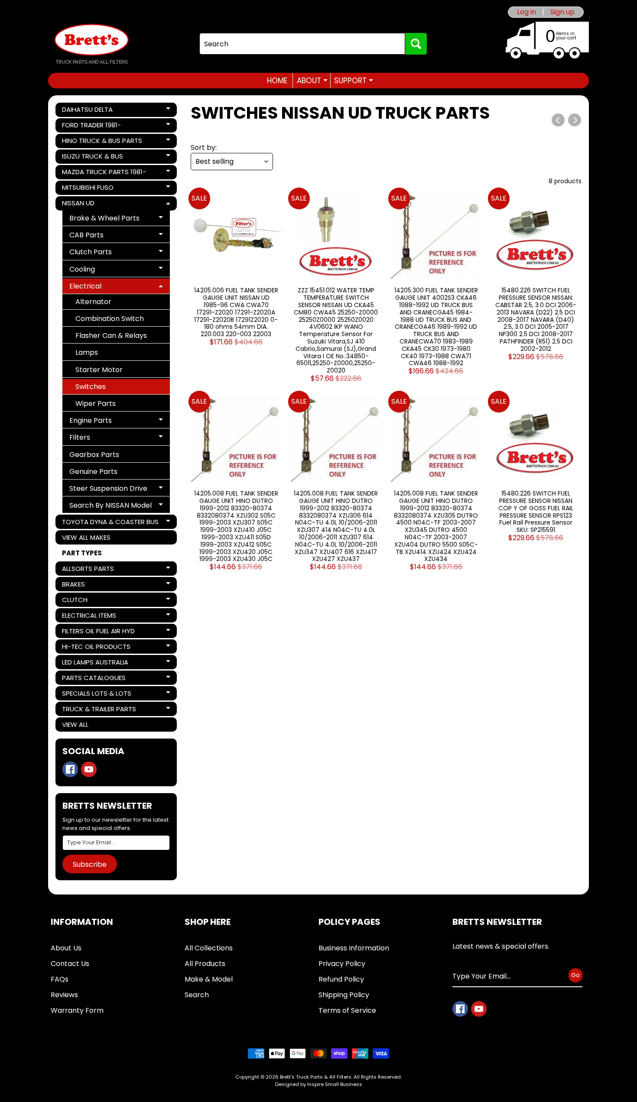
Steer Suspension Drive (108, 489)
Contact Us (70, 964)
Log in (526, 12)
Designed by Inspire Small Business (318, 1084)
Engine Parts (101, 421)
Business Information (353, 948)
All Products (205, 964)
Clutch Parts (101, 253)
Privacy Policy (341, 964)
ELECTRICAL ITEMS (91, 616)
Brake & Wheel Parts (104, 219)
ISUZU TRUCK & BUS (92, 158)
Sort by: (204, 147)
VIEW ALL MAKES (86, 537)
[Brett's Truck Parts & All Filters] (91, 44)
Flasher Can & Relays (111, 335)
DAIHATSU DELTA (91, 111)
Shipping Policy (343, 995)
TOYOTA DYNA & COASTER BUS (110, 523)
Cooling (101, 270)
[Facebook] (70, 769)
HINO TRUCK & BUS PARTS (102, 142)
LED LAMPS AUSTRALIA (95, 663)
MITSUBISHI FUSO (91, 189)
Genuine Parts (93, 471)
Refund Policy (341, 979)
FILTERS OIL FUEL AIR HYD (98, 632)
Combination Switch (109, 319)
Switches (90, 387)
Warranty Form (77, 1010)
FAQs (59, 979)
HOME (277, 80)
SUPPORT (353, 80)
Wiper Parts (95, 403)
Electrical (101, 287)
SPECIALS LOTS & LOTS (96, 694)
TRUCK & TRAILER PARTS (99, 710)
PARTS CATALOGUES (94, 679)
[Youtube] (89, 769)
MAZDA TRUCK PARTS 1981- (104, 173)
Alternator (93, 302)
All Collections (209, 948)
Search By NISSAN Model (110, 506)
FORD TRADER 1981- (91, 126)
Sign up (562, 12)
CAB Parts (101, 236)
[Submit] (416, 44)
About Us (66, 948)
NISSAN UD (91, 204)
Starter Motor (99, 370)
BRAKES (91, 585)
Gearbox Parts (94, 455)
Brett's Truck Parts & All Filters (315, 1076)
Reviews (64, 995)
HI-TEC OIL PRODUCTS (96, 648)
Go (575, 975)
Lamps (86, 352)
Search (197, 995)
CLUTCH (91, 601)
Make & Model (209, 979)
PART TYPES (82, 552)
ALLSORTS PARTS (91, 570)
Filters (101, 438)
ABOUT (312, 80)
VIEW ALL (75, 724)
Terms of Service (347, 1010)
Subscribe (90, 864)
